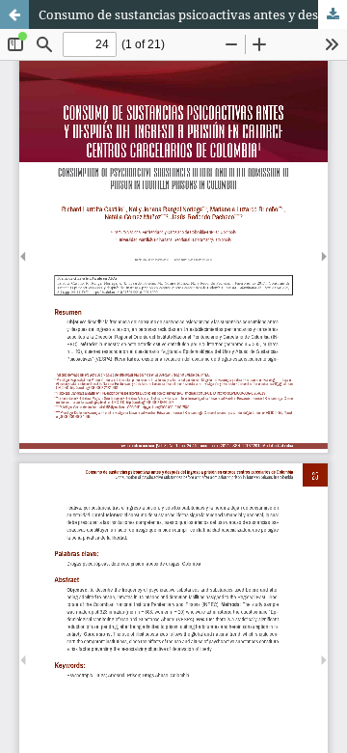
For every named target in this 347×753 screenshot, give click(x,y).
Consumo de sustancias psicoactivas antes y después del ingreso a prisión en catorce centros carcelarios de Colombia (193, 14)
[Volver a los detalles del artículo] (14, 14)
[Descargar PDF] (332, 14)
